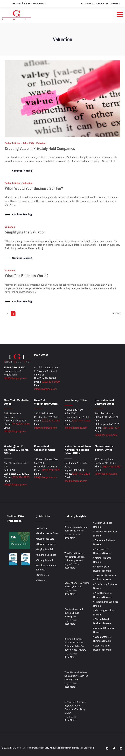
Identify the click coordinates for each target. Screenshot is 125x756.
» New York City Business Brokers (102, 568)
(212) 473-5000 (51, 381)
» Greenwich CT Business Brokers (102, 551)
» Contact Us (42, 574)
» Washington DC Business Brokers (102, 638)
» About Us (41, 528)
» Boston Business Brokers (102, 524)
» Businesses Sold (45, 538)
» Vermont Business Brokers (103, 630)
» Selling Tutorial (44, 560)
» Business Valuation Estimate (46, 567)
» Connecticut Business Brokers (105, 533)
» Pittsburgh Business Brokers (104, 612)
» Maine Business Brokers (102, 559)
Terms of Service (33, 747)
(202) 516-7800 (20, 477)
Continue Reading (22, 170)
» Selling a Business (46, 554)
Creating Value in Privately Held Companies (40, 148)
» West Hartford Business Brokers (102, 647)
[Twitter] (114, 748)
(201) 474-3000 (81, 420)
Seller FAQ (28, 143)
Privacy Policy (48, 747)
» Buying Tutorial (44, 549)
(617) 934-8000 (111, 466)
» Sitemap (41, 580)
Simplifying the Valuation (25, 232)
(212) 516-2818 (51, 420)
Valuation (41, 143)
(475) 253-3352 (51, 470)
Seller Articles (12, 143)
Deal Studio (89, 747)
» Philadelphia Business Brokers (105, 603)
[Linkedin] (120, 748)
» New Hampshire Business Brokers (102, 595)
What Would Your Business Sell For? (34, 188)
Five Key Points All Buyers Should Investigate (73, 613)
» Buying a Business (46, 544)
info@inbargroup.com (15, 378)
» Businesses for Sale (47, 533)
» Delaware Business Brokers (104, 542)
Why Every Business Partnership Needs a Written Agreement (74, 557)
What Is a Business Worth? (27, 275)
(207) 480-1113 (81, 473)
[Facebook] (107, 748)
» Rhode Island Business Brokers (102, 621)
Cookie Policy (62, 747)
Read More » (70, 537)
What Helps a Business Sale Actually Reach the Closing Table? (76, 676)
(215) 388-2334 (111, 427)
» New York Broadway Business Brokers (104, 577)
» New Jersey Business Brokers (105, 586)
